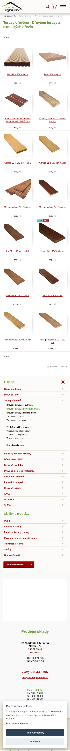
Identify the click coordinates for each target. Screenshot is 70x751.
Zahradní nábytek (14, 482)
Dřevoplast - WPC (13, 459)
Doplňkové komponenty (17, 434)
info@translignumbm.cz (35, 677)
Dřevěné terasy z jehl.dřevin (20, 405)
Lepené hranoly (12, 526)
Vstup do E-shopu (15, 564)
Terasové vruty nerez (16, 438)
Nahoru (64, 366)
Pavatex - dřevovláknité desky (20, 538)
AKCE (7, 493)
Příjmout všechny (35, 732)
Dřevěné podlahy (13, 465)
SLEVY (7, 505)
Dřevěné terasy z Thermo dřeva (21, 413)
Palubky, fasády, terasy (17, 532)
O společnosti (12, 555)
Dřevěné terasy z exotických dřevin (49, 16)
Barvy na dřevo (12, 389)
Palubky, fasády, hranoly (17, 453)
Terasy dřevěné (25, 16)
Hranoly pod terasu (15, 445)
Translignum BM (9, 16)
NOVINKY (9, 499)
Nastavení (35, 741)
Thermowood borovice (16, 420)
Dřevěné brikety (12, 488)
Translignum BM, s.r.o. (12, 1)
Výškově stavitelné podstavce (20, 431)
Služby (8, 549)
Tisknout (53, 366)
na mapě (35, 652)
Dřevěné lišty (11, 394)
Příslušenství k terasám (18, 427)
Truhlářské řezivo (13, 543)
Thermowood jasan (15, 416)
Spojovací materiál (14, 476)
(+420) (35, 672)
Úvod (7, 520)
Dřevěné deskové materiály (19, 470)
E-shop (9, 382)
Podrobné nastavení (17, 723)
